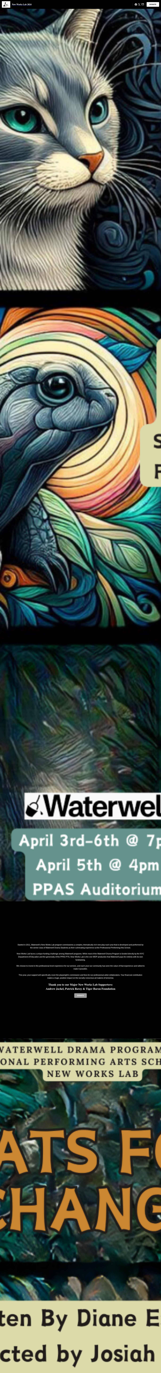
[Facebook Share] (135, 4)
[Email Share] (142, 4)
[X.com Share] (139, 4)
